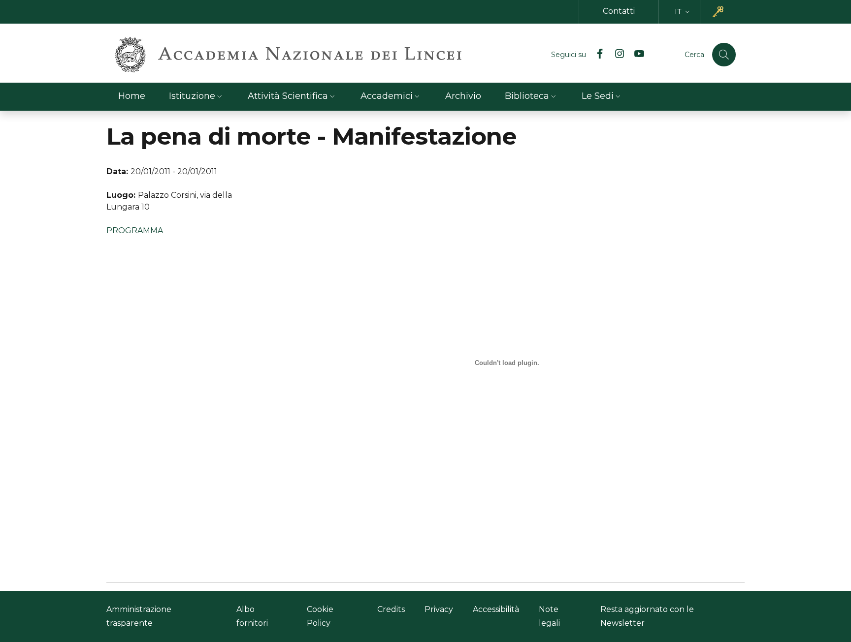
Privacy (439, 609)
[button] (683, 12)
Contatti (619, 11)
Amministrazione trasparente (138, 616)
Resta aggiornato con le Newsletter (647, 616)
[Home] (288, 54)
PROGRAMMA (134, 230)
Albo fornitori (252, 616)
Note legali (549, 616)
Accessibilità (496, 609)
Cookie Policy (320, 616)
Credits (391, 609)
